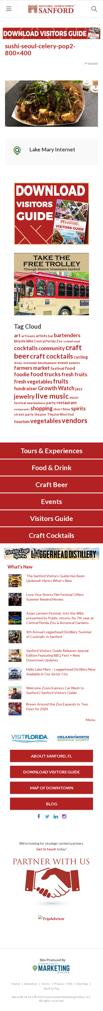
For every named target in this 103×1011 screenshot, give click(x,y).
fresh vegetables (33, 381)
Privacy (59, 984)
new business (36, 403)
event (63, 362)
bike (29, 341)
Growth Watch (56, 388)
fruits (60, 381)
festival (57, 368)
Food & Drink (52, 467)
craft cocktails (51, 356)
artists (41, 335)
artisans (28, 336)
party (51, 402)
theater (40, 414)
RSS (70, 984)
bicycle (20, 341)
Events (51, 501)
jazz (78, 388)
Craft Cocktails (51, 535)
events (74, 363)
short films (61, 409)
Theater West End (60, 414)
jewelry (24, 396)
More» (91, 720)
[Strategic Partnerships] (51, 907)
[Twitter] (47, 817)
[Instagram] (64, 817)
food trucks (45, 374)
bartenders (67, 335)
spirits (78, 408)
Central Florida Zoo (48, 341)
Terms (45, 984)
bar (50, 336)
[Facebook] (38, 817)
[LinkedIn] (56, 817)
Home (16, 984)
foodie (22, 374)
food (70, 368)
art (17, 335)
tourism (22, 421)
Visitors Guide (51, 518)
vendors (74, 420)
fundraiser (25, 388)
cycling (81, 357)
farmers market (32, 368)
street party (24, 414)
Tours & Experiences (51, 450)
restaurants (22, 409)
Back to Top (51, 988)
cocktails (26, 347)
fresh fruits (74, 374)
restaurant (66, 402)
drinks (18, 363)
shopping (41, 408)
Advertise (30, 984)
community (51, 348)
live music (52, 395)
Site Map (82, 984)
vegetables (45, 420)
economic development (40, 363)
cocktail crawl (71, 341)
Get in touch (46, 849)
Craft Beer (52, 484)
